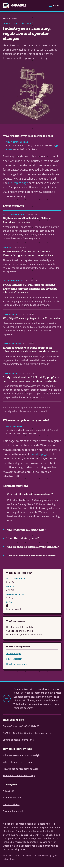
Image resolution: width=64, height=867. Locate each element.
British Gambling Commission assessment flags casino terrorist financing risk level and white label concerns (30, 288)
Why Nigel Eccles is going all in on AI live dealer (31, 318)
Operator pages (13, 653)
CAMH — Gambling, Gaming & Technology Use (27, 733)
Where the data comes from (17, 762)
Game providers (11, 804)
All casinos (8, 790)
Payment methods (12, 797)
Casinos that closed (13, 811)
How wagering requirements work (20, 768)
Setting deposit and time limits (18, 739)
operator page (38, 454)
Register (7, 18)
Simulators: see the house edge (19, 775)
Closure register (14, 658)
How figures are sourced (18, 664)
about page (9, 831)
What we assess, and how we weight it (22, 755)
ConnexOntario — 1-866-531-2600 (21, 726)
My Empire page (18, 183)
